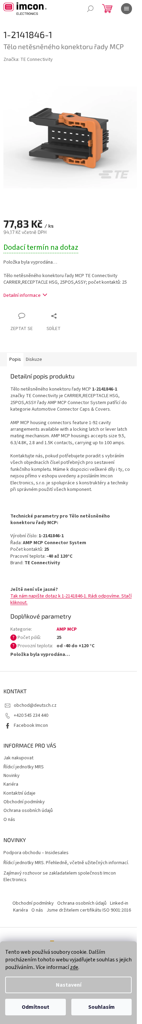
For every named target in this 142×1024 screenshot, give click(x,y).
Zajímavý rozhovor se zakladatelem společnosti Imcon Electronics (59, 876)
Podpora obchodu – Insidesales (36, 853)
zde (74, 967)
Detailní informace (22, 295)
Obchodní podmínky (24, 801)
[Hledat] (90, 9)
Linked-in (119, 903)
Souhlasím (101, 1007)
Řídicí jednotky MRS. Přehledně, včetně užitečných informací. (66, 863)
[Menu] (126, 9)
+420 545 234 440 (31, 715)
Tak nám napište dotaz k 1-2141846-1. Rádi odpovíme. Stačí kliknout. (71, 599)
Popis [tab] (15, 359)
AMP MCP (67, 629)
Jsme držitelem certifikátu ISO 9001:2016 (89, 910)
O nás (9, 819)
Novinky (11, 775)
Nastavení (68, 985)
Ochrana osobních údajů (28, 810)
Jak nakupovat (18, 758)
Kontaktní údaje (19, 793)
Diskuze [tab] (34, 359)
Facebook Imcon (31, 725)
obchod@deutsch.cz (35, 705)
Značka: (28, 59)
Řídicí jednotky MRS (23, 767)
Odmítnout (35, 1007)
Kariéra (10, 784)
